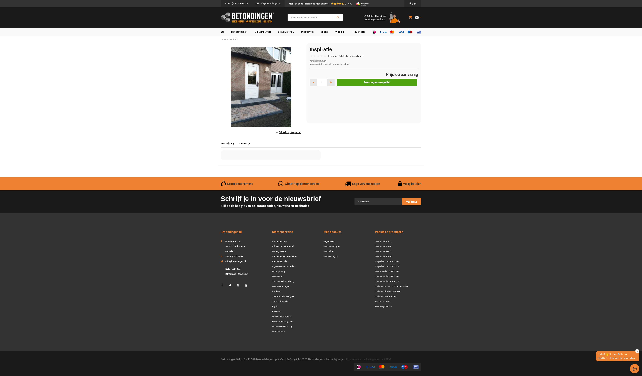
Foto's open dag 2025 (282, 321)
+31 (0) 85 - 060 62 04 (238, 3)
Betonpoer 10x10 (383, 256)
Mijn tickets (329, 251)
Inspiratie (307, 32)
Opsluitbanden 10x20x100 (387, 281)
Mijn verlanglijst (331, 256)
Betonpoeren (239, 32)
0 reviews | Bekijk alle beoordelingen (345, 56)
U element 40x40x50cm (386, 296)
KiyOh (280, 359)
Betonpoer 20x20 (383, 246)
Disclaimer (277, 276)
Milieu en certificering (282, 326)
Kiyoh (275, 306)
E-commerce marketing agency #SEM (368, 359)
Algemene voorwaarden (283, 266)
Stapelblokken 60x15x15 (387, 266)
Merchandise (278, 331)
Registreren (329, 241)
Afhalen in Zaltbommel (283, 246)
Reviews (244, 143)
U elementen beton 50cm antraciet (391, 286)
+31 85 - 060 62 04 (234, 256)
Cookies (276, 291)
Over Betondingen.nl (282, 286)
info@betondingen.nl (270, 3)
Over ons (359, 32)
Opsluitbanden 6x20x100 (387, 276)
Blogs (324, 32)
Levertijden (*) (279, 251)
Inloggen (413, 3)
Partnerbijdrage (335, 359)
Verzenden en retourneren (284, 256)
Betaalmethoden (280, 261)
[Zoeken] (338, 17)
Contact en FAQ (279, 241)
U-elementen (263, 32)
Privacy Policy (278, 271)
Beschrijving (227, 143)
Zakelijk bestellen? (281, 301)
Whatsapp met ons (375, 19)
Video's (339, 32)
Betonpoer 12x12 (383, 251)
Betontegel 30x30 (383, 306)
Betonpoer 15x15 (383, 241)
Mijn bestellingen (332, 246)
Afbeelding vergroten (290, 132)
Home (222, 32)
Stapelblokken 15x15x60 (387, 261)
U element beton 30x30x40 (387, 291)
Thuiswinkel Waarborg (283, 281)
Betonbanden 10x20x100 (387, 271)
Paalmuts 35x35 (382, 301)
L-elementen (286, 32)
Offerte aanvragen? (281, 316)
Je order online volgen (283, 296)
